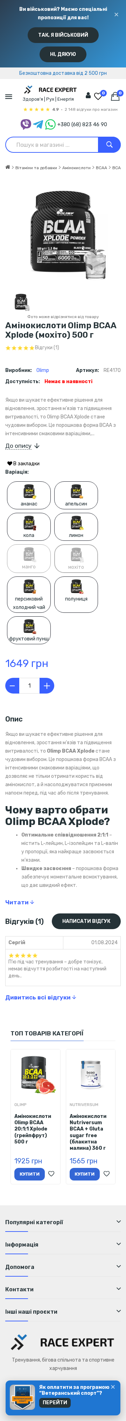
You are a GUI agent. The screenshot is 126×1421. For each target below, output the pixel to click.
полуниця (76, 599)
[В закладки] (51, 1174)
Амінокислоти (76, 167)
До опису (18, 445)
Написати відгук (86, 921)
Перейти (55, 1403)
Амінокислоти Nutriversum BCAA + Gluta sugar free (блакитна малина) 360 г (88, 1132)
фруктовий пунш (29, 639)
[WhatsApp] (50, 124)
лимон (76, 535)
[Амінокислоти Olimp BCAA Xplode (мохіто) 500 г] (20, 301)
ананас (29, 504)
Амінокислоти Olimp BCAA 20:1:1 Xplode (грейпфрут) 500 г (32, 1129)
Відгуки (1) (47, 348)
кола (28, 535)
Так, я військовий (63, 35)
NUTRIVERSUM (84, 1104)
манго (29, 567)
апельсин (76, 504)
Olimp (42, 370)
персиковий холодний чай (29, 603)
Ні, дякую (63, 54)
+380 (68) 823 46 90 (82, 124)
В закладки (26, 464)
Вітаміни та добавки (36, 167)
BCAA (101, 167)
